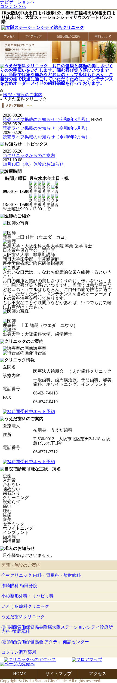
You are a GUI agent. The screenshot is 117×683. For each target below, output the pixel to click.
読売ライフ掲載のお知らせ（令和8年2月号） (46, 137)
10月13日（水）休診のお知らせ (33, 164)
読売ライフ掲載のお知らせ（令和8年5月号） (46, 128)
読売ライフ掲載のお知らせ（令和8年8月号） (46, 119)
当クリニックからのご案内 (29, 155)
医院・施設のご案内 (22, 94)
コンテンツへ (13, 6)
